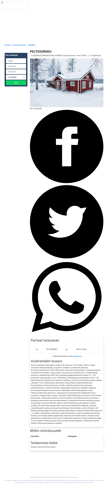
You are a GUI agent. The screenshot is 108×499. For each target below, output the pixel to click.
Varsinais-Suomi (19, 45)
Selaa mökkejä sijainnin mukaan (85, 463)
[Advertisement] (54, 27)
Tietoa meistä (10, 463)
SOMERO (31, 45)
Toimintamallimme (12, 465)
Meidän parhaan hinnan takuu (84, 465)
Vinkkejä (8, 468)
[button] (35, 82)
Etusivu (7, 45)
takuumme (77, 356)
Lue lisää (96, 349)
